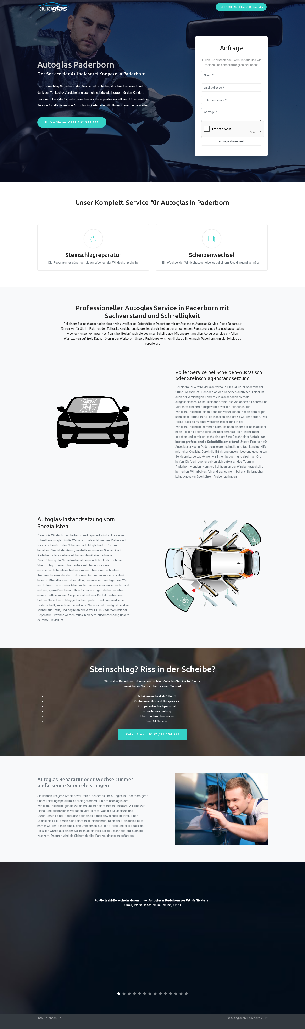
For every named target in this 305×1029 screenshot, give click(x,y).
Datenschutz (52, 1018)
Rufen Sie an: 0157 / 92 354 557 (241, 7)
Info (40, 1018)
